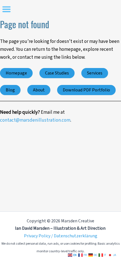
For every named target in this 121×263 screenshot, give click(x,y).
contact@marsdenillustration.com (35, 120)
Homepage (16, 73)
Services (94, 73)
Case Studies (57, 73)
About (39, 90)
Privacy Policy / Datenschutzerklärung (60, 236)
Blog (10, 90)
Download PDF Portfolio (86, 90)
